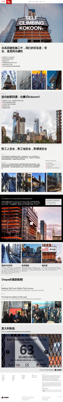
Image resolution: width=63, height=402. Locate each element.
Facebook (23, 377)
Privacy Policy (34, 375)
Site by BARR (60, 396)
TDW (44, 1)
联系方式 (37, 1)
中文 (13, 380)
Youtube (23, 378)
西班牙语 (13, 378)
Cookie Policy (34, 377)
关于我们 (30, 1)
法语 (13, 379)
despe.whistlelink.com (45, 388)
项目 (33, 1)
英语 (13, 377)
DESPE (41, 1)
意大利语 (13, 375)
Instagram (23, 375)
